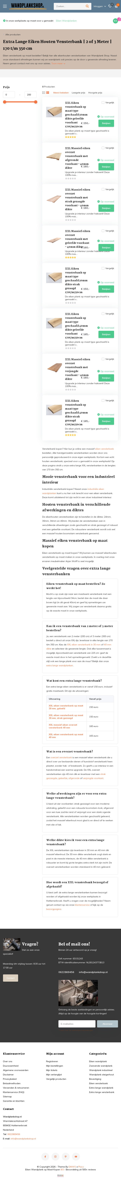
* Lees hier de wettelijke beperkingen (75, 1030)
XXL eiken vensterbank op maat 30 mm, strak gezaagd (66, 716)
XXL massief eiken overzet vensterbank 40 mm (63, 726)
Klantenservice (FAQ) (13, 1092)
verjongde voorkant (93, 778)
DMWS (72, 1166)
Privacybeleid (10, 1079)
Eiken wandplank (98, 1061)
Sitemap (7, 1096)
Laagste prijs (78, 92)
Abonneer (107, 1023)
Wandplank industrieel (100, 1070)
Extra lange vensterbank (101, 1092)
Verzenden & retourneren (16, 1087)
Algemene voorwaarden (15, 1070)
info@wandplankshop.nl (93, 972)
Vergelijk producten (56, 1079)
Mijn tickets (51, 1070)
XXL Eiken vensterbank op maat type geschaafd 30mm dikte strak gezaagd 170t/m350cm (76, 280)
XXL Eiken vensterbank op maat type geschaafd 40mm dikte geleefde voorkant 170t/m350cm (76, 326)
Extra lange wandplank (101, 1087)
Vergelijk (109, 102)
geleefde (62, 778)
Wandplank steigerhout (101, 1074)
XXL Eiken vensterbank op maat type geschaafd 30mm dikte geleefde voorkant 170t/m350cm (76, 115)
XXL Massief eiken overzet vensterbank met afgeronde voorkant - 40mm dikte (77, 158)
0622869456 (66, 972)
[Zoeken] (87, 6)
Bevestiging (95, 1079)
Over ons (7, 1061)
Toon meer (57, 63)
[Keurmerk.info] (60, 1175)
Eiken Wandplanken (14, 20)
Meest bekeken (61, 92)
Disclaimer (8, 1074)
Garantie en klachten (13, 1101)
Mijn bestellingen (54, 1065)
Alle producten (12, 34)
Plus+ (81, 1166)
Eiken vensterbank (98, 1083)
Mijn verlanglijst (54, 1074)
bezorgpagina (53, 909)
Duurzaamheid (10, 1065)
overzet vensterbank (61, 757)
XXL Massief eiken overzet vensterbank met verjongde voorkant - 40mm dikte (77, 369)
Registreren (52, 1061)
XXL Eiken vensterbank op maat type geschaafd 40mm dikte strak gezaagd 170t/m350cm (76, 413)
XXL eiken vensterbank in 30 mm (84, 644)
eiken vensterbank (104, 448)
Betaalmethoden (11, 1083)
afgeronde (74, 778)
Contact (10, 978)
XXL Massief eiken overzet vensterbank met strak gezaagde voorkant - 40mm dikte (77, 199)
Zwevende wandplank (100, 1065)
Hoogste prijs (95, 92)
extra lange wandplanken (59, 665)
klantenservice (82, 904)
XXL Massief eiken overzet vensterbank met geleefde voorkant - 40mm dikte (77, 239)
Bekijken (106, 123)
